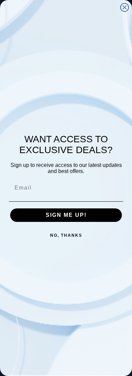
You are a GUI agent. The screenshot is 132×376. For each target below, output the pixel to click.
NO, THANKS (66, 235)
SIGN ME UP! (66, 215)
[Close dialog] (124, 7)
